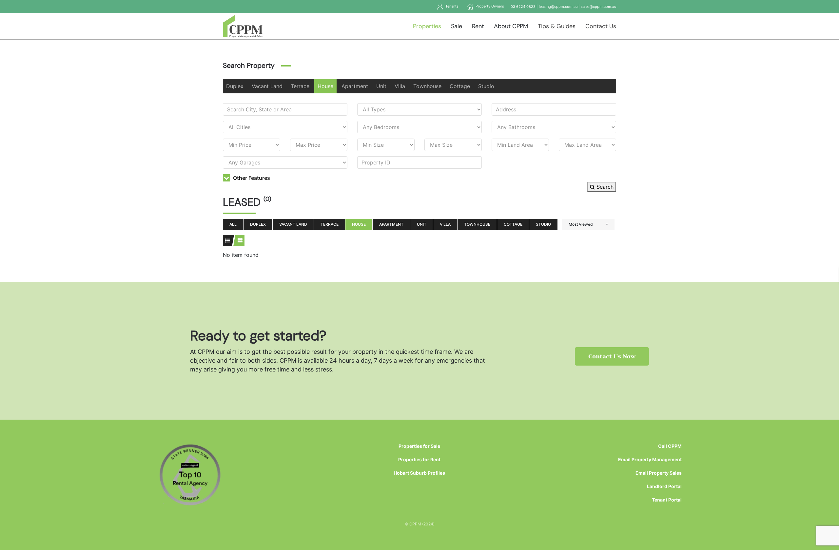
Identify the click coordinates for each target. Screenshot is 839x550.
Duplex (235, 86)
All (233, 224)
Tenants (451, 6)
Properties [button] (427, 26)
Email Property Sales (658, 473)
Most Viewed (581, 224)
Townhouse (427, 86)
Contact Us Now (611, 356)
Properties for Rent (419, 459)
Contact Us (600, 26)
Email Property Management (650, 459)
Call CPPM (670, 446)
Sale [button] (456, 26)
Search (604, 186)
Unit (381, 86)
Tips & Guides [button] (557, 26)
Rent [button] (478, 26)
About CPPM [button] (511, 26)
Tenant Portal (667, 500)
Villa (400, 86)
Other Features (251, 178)
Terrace (300, 86)
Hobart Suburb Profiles (419, 473)
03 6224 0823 (523, 6)
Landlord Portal (664, 486)
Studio (486, 86)
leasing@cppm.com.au (558, 6)
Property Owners (489, 6)
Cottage (460, 86)
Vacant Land (267, 86)
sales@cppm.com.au (598, 6)
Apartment (354, 86)
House (325, 86)
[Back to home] (243, 26)
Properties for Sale (419, 446)
